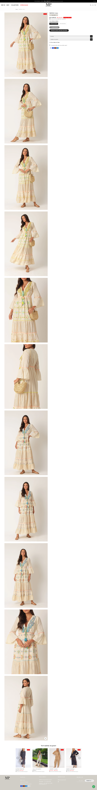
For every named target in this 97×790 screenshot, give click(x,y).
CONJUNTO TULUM (53, 769)
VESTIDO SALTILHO (70, 769)
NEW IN (3, 5)
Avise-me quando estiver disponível (59, 30)
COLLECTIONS (14, 5)
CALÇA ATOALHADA (37, 769)
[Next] (79, 758)
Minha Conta (22, 780)
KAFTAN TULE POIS (20, 769)
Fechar (2, 1)
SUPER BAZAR (24, 5)
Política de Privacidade (24, 782)
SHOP (7, 5)
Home (17, 9)
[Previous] (18, 758)
